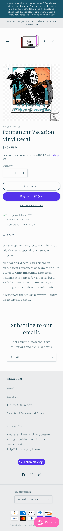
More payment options (31, 205)
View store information (20, 224)
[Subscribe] (52, 357)
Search (11, 388)
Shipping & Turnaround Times (25, 413)
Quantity (7, 165)
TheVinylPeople (25, 525)
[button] (7, 41)
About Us (12, 396)
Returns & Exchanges (19, 404)
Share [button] (10, 234)
